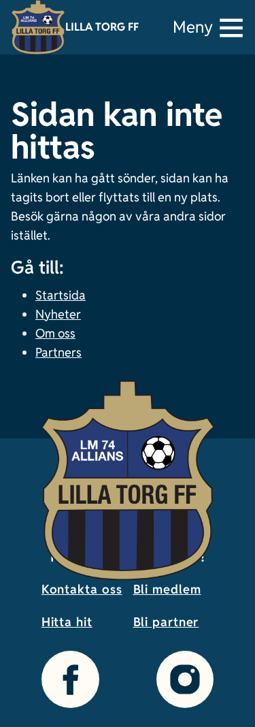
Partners (58, 352)
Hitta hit (66, 622)
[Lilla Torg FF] (38, 27)
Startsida (60, 295)
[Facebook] (70, 679)
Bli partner (166, 622)
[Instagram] (185, 679)
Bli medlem (167, 589)
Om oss (55, 333)
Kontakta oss (81, 589)
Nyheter (58, 314)
